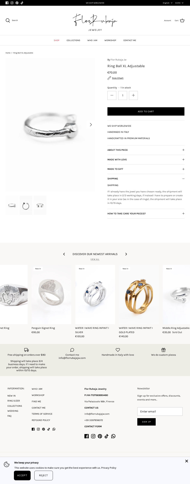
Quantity (119, 87)
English (166, 3)
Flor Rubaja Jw (118, 59)
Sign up (146, 422)
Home (8, 53)
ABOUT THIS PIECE (117, 150)
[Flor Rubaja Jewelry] (95, 20)
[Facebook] (7, 2)
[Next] (91, 125)
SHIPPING (112, 178)
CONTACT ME (129, 40)
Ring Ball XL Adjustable (23, 53)
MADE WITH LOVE (117, 159)
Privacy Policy (108, 467)
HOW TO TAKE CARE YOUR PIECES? (126, 213)
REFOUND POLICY (41, 420)
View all (95, 259)
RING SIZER (13, 400)
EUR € (177, 3)
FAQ (9, 415)
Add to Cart (146, 111)
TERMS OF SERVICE (42, 413)
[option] (50, 125)
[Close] (186, 461)
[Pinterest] (17, 2)
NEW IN (11, 395)
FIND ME (36, 401)
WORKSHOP (110, 40)
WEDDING (12, 410)
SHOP (56, 40)
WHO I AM (92, 40)
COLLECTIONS (73, 40)
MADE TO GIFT (115, 169)
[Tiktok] (22, 2)
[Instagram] (12, 2)
